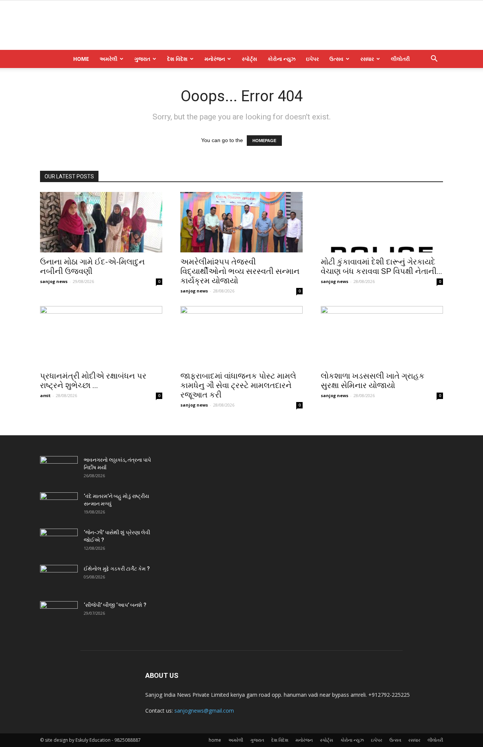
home (81, 58)
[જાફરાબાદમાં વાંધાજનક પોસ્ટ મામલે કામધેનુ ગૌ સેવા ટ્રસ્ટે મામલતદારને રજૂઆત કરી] (241, 336)
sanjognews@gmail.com (204, 710)
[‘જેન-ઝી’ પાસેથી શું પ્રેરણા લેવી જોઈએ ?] (59, 542)
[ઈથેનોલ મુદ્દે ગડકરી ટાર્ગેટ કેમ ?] (59, 578)
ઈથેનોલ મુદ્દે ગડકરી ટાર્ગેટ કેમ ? (117, 569)
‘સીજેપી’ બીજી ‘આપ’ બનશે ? (115, 605)
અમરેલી (108, 58)
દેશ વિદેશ (177, 58)
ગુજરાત (142, 58)
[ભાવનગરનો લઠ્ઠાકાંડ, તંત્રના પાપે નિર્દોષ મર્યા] (59, 469)
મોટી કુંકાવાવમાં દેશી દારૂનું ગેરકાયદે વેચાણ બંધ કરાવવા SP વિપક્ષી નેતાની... (381, 266)
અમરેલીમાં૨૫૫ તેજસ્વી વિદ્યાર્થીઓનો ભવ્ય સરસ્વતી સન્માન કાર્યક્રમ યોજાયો (240, 271)
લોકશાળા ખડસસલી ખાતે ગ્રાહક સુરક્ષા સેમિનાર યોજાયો (373, 380)
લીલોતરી (400, 58)
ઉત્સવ (336, 58)
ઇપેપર (312, 58)
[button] (434, 59)
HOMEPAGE (264, 140)
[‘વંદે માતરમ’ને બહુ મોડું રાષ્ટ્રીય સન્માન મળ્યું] (59, 505)
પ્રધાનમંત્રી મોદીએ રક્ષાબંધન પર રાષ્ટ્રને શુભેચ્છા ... (93, 380)
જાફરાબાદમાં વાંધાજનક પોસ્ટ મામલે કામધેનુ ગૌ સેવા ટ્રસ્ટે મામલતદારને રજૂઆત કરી (238, 385)
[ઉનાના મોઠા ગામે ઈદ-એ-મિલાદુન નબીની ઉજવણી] (101, 222)
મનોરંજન (215, 58)
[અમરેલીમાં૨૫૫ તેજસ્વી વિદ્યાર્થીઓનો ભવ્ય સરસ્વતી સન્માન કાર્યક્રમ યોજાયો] (241, 222)
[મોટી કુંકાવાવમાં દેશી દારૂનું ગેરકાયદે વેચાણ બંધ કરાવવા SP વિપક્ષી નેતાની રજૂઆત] (382, 222)
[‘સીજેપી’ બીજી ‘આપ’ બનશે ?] (59, 614)
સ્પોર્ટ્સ (249, 58)
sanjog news (54, 281)
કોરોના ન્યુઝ (281, 58)
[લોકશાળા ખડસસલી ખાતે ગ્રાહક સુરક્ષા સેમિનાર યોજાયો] (382, 336)
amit (45, 395)
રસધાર (367, 58)
